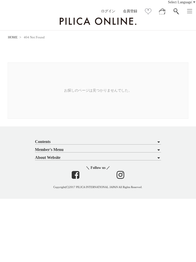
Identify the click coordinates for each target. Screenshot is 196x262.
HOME (13, 37)
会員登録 (130, 11)
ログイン (108, 11)
